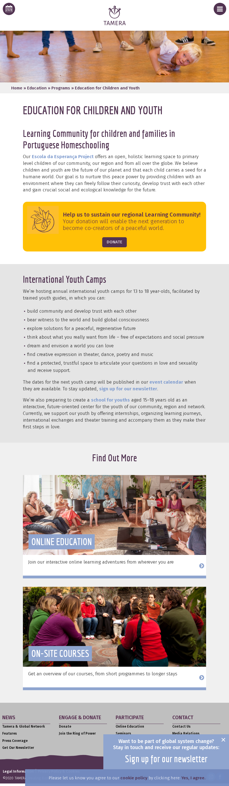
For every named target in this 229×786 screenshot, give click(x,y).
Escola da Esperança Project (63, 157)
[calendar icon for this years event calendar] (9, 9)
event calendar (166, 382)
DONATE (114, 241)
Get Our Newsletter (18, 748)
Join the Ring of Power (77, 733)
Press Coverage (15, 741)
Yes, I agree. (194, 777)
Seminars (123, 733)
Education (37, 88)
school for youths (110, 400)
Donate (65, 726)
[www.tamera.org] (115, 24)
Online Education (130, 726)
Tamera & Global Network (23, 726)
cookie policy (133, 777)
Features (9, 733)
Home (16, 88)
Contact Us (181, 726)
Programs (60, 88)
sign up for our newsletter (128, 389)
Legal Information (18, 771)
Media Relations (185, 733)
